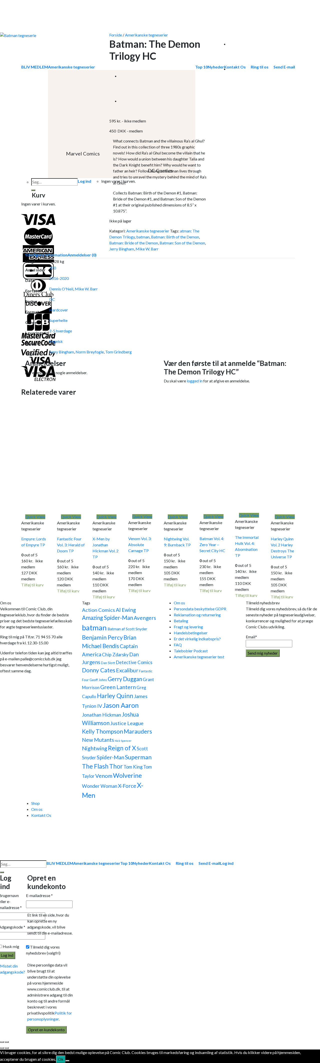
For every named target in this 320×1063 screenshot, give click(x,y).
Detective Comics (134, 662)
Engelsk (56, 341)
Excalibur (127, 670)
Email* (251, 636)
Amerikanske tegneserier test (199, 656)
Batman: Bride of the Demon (133, 242)
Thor (116, 766)
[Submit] (2, 872)
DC (52, 299)
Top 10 (126, 863)
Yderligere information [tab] (46, 254)
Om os (179, 602)
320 (52, 267)
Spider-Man (110, 757)
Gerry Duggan (125, 679)
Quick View (35, 516)
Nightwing (94, 748)
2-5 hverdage (60, 330)
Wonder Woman (99, 786)
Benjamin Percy (102, 637)
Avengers (145, 618)
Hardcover (58, 309)
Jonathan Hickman (101, 715)
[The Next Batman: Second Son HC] (131, 100)
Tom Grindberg (118, 351)
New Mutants (98, 740)
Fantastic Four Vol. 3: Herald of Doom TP (71, 544)
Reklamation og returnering (197, 614)
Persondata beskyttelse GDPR (200, 608)
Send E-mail (209, 863)
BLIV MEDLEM (59, 863)
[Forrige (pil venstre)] (2, 1048)
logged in (194, 380)
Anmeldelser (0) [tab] (82, 254)
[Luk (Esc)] (2, 1042)
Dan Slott (108, 663)
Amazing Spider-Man (107, 617)
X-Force (127, 786)
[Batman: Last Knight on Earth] (131, 75)
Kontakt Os (41, 815)
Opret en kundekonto (46, 1029)
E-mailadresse (39, 895)
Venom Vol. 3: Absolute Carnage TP (140, 544)
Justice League (127, 723)
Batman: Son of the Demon (182, 242)
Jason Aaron (121, 705)
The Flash (95, 766)
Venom (103, 776)
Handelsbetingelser (191, 632)
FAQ (178, 644)
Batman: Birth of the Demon (175, 236)
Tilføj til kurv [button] (32, 584)
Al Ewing (126, 610)
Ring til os (185, 863)
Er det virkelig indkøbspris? (197, 638)
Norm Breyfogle (90, 351)
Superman (138, 757)
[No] (68, 1061)
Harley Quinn (115, 695)
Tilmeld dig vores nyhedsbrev (43, 950)
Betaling (181, 620)
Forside (115, 34)
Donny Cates (98, 670)
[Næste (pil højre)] (7, 1048)
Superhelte (58, 320)
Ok (61, 1059)
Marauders (138, 731)
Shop (35, 803)
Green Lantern (118, 687)
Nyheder (141, 863)
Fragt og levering (188, 626)
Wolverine (127, 775)
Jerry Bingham (121, 248)
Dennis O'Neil (61, 288)
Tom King (133, 767)
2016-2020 (59, 278)
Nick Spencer (123, 740)
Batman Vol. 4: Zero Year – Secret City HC (212, 544)
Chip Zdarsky (115, 654)
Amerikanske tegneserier (146, 34)
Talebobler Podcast (191, 650)
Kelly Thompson (102, 731)
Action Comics (98, 610)
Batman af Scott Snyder (127, 629)
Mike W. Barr (147, 248)
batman (143, 236)
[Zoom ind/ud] (7, 1042)
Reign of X (122, 748)
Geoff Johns (98, 680)
